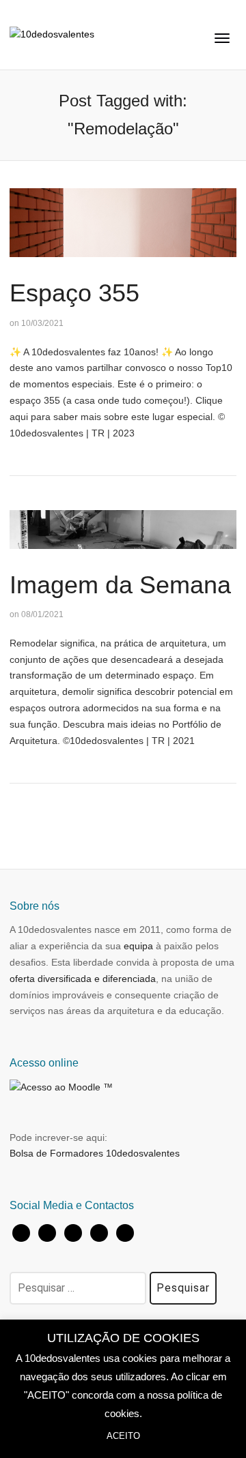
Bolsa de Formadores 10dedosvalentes (95, 1153)
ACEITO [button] (123, 1436)
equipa (138, 945)
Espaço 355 (74, 293)
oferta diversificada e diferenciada (83, 978)
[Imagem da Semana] (123, 528)
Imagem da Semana (120, 585)
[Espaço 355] (123, 221)
